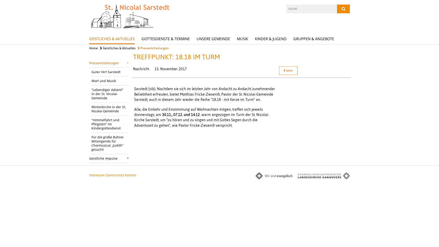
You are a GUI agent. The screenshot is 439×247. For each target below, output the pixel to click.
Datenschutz (115, 175)
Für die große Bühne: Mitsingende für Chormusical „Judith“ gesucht (107, 143)
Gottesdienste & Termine (166, 38)
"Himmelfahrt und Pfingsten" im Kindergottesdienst (106, 124)
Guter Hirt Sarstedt (105, 72)
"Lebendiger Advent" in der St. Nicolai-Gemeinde (107, 94)
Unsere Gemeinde (213, 38)
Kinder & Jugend (270, 38)
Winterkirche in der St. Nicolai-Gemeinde (108, 109)
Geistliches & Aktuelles (112, 38)
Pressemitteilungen (154, 48)
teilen (289, 70)
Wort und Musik (103, 81)
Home (93, 48)
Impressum (97, 175)
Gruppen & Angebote (313, 38)
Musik (242, 38)
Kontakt (130, 175)
